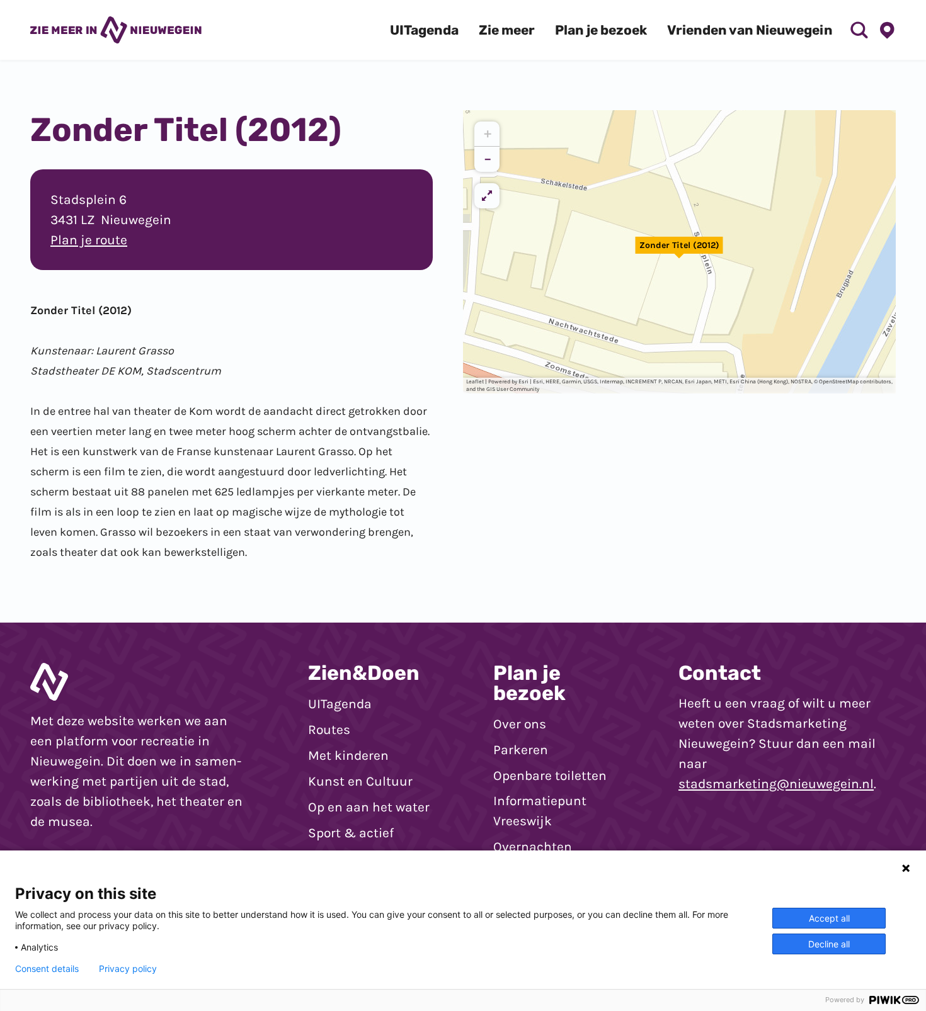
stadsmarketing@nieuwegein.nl (776, 783)
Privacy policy (128, 969)
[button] (679, 251)
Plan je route (88, 239)
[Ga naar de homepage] (116, 29)
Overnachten (532, 846)
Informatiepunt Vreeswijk (539, 810)
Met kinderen (348, 755)
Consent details (47, 969)
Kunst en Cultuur (360, 781)
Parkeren (520, 749)
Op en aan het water (369, 807)
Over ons (519, 723)
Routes (329, 729)
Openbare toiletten (550, 775)
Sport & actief (351, 832)
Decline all (829, 944)
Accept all (829, 918)
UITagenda (340, 703)
